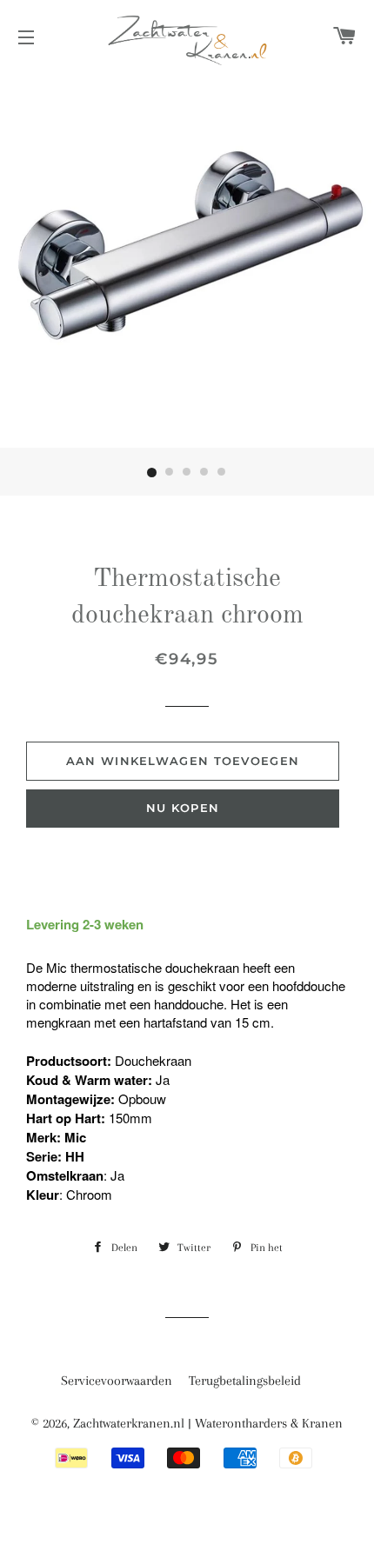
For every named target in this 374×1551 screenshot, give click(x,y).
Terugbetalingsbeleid (245, 1380)
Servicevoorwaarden (116, 1380)
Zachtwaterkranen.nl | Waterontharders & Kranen (208, 1423)
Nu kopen (182, 808)
